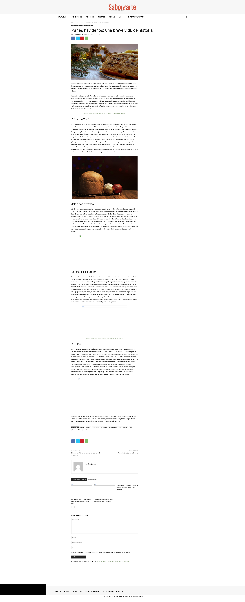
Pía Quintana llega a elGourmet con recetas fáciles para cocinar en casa (81, 501)
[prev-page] (72, 507)
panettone (86, 429)
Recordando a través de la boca (128, 453)
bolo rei (82, 427)
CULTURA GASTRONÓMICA (86, 25)
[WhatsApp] (86, 38)
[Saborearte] (122, 7)
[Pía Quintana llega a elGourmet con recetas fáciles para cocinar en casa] (81, 491)
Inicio (72, 23)
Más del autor (92, 479)
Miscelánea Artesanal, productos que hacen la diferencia (85, 454)
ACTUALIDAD (80, 23)
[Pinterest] (82, 38)
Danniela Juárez (78, 34)
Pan (131, 427)
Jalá (120, 427)
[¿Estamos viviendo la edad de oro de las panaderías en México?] (104, 491)
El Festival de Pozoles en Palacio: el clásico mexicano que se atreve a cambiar (127, 487)
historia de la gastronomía (100, 427)
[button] (186, 17)
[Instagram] (175, 17)
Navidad (125, 427)
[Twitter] (178, 17)
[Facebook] (171, 17)
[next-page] (75, 507)
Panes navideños (76, 429)
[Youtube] (182, 17)
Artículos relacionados (79, 479)
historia (88, 427)
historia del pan (113, 427)
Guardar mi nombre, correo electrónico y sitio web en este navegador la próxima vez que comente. (101, 552)
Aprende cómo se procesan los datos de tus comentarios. (113, 561)
